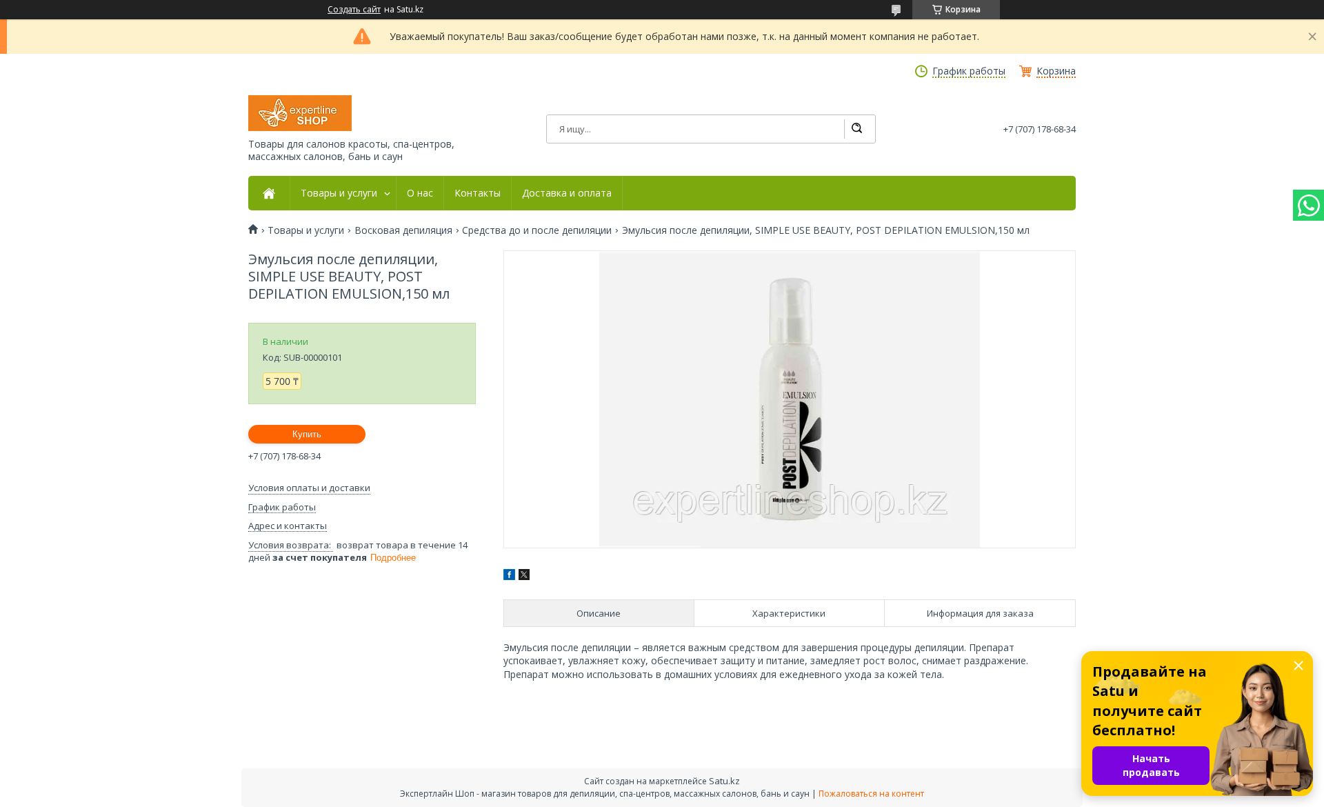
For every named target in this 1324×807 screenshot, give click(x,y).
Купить (306, 434)
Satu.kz (724, 781)
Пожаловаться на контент (871, 793)
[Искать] (856, 129)
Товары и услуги (339, 193)
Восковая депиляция (403, 230)
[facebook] (509, 576)
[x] (524, 576)
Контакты (477, 193)
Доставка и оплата (567, 193)
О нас (420, 193)
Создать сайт (354, 9)
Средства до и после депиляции (537, 230)
